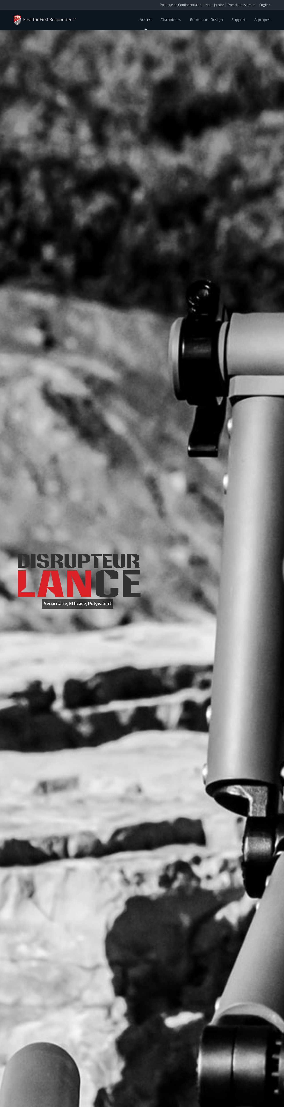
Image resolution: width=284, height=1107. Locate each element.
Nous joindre (214, 5)
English (264, 5)
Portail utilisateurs (242, 5)
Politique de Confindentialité (180, 5)
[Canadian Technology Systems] (45, 20)
